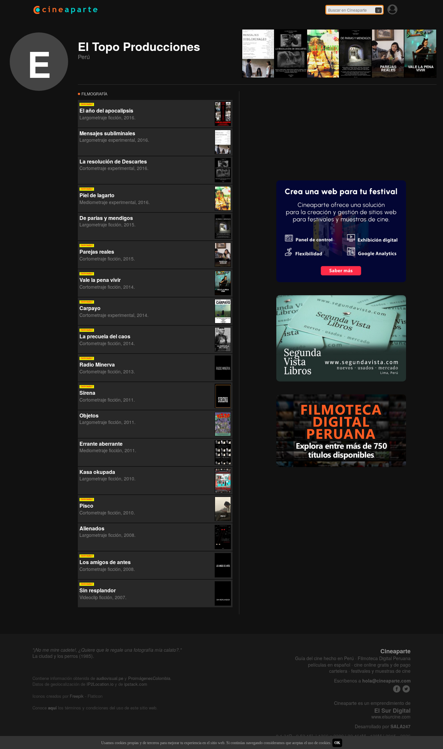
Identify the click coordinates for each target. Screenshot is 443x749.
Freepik (77, 696)
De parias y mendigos (106, 218)
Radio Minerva (97, 364)
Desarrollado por (383, 726)
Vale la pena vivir (100, 280)
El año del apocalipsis (106, 110)
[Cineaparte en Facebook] (397, 689)
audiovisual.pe (109, 678)
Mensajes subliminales (107, 133)
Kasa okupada (97, 472)
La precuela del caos (104, 336)
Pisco (86, 505)
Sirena (87, 392)
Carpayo (90, 308)
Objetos (89, 415)
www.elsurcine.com (391, 717)
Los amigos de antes (105, 562)
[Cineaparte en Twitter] (406, 689)
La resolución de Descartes (113, 161)
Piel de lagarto (96, 195)
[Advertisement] (294, 131)
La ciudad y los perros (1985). (63, 656)
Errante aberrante (101, 443)
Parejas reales (96, 251)
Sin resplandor (97, 590)
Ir (378, 10)
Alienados (91, 528)
